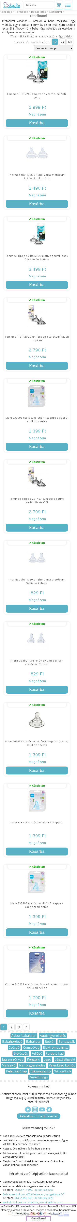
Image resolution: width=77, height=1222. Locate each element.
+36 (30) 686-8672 (43, 1198)
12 (55, 42)
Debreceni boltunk (14, 1194)
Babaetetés (38, 11)
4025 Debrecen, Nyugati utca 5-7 (45, 1194)
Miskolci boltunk (12, 1202)
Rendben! (38, 1218)
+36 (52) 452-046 (22, 1198)
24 (62, 42)
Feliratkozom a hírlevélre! (38, 1116)
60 (70, 42)
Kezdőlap (6, 11)
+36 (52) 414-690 (22, 1189)
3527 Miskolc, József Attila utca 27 (43, 1202)
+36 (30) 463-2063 (43, 1189)
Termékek (21, 11)
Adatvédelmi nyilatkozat (45, 1213)
